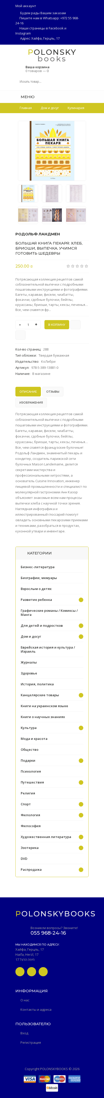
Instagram (23, 33)
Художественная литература (46, 836)
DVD (24, 858)
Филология (30, 815)
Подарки (28, 760)
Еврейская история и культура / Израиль (48, 649)
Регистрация (30, 1042)
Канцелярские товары (40, 695)
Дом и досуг (31, 636)
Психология (31, 771)
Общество (29, 749)
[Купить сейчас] (75, 324)
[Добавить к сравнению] (20, 335)
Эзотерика (30, 847)
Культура (29, 727)
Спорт (26, 804)
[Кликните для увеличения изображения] (52, 151)
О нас (24, 1000)
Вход (24, 1033)
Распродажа (31, 869)
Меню (27, 96)
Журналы (29, 662)
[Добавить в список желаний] (79, 128)
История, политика (37, 684)
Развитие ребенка (36, 599)
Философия (31, 826)
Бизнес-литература (38, 567)
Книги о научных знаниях (43, 716)
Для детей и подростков (42, 625)
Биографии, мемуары (39, 578)
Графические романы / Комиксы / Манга (49, 612)
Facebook (56, 28)
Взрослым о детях (36, 588)
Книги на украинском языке (44, 706)
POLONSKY (52, 51)
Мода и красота (34, 738)
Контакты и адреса (35, 1009)
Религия (28, 793)
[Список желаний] (87, 97)
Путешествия (32, 782)
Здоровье (29, 673)
